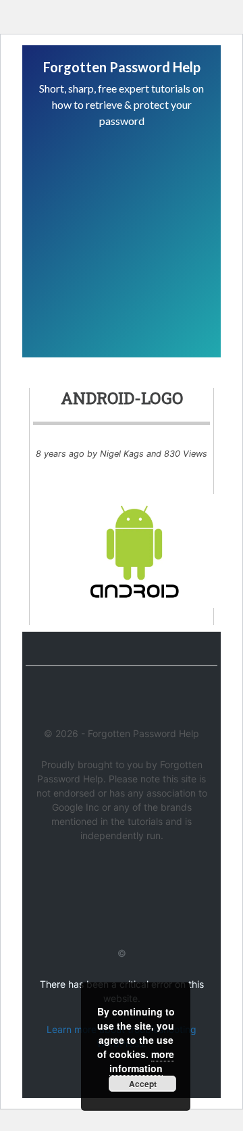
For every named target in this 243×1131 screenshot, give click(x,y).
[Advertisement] (121, 220)
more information (142, 1061)
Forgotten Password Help (121, 67)
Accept (143, 1084)
